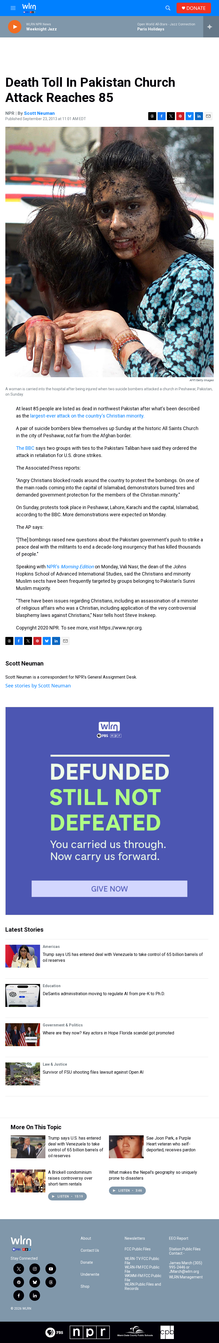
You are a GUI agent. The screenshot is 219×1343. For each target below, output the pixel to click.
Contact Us (90, 1251)
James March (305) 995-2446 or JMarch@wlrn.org (185, 1267)
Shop (85, 1287)
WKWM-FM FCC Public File (143, 1278)
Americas (51, 946)
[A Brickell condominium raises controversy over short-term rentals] (28, 1180)
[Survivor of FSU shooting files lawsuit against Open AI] (22, 1073)
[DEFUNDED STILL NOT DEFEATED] (109, 811)
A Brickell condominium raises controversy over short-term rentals (70, 1178)
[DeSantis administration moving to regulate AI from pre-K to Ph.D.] (22, 995)
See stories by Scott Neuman (38, 685)
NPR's (70, 566)
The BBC (25, 448)
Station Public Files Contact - (185, 1251)
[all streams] (211, 26)
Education (52, 986)
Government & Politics (63, 1025)
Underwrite (90, 1275)
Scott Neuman (39, 113)
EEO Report (178, 1238)
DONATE (196, 8)
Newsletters (135, 1238)
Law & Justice (55, 1064)
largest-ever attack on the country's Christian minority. (87, 416)
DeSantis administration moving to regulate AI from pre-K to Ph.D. (104, 993)
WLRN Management (186, 1277)
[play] (14, 27)
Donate (87, 1263)
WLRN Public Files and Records (143, 1286)
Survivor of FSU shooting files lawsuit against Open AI (93, 1072)
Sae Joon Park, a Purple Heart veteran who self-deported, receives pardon (170, 1144)
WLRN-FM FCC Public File (142, 1269)
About (86, 1238)
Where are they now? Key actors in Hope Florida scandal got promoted (108, 1032)
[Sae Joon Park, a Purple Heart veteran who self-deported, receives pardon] (126, 1146)
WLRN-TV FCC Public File (142, 1261)
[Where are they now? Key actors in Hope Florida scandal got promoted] (22, 1034)
